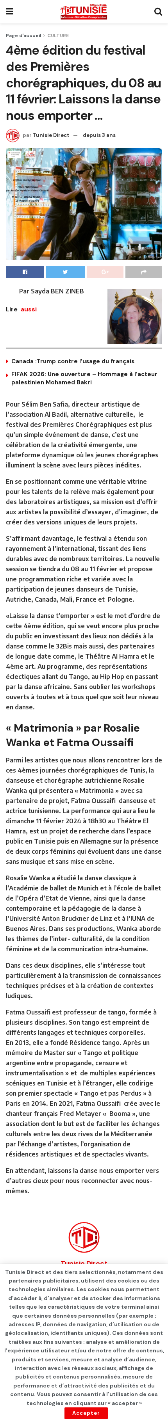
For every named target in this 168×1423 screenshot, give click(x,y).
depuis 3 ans (99, 135)
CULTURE (58, 35)
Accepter (86, 1413)
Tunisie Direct (51, 135)
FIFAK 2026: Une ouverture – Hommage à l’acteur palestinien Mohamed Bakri (84, 378)
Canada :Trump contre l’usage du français (72, 361)
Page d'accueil (23, 35)
